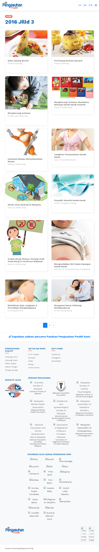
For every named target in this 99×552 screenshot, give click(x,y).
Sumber (31, 358)
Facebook (55, 354)
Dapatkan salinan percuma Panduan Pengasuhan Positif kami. (51, 336)
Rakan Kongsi (11, 367)
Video (30, 361)
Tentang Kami (11, 357)
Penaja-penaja (11, 370)
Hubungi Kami (11, 360)
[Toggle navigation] (96, 5)
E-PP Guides (33, 354)
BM (84, 5)
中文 (91, 5)
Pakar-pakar (10, 363)
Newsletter (56, 361)
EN (80, 5)
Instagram (56, 358)
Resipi (31, 364)
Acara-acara (33, 368)
